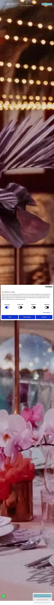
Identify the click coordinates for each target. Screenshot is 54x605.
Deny (10, 317)
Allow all (44, 317)
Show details (46, 312)
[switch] (20, 307)
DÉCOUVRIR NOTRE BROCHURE (42, 602)
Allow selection (27, 317)
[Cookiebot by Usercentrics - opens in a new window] (46, 287)
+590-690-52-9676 (42, 599)
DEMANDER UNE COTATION (42, 595)
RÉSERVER (47, 4)
